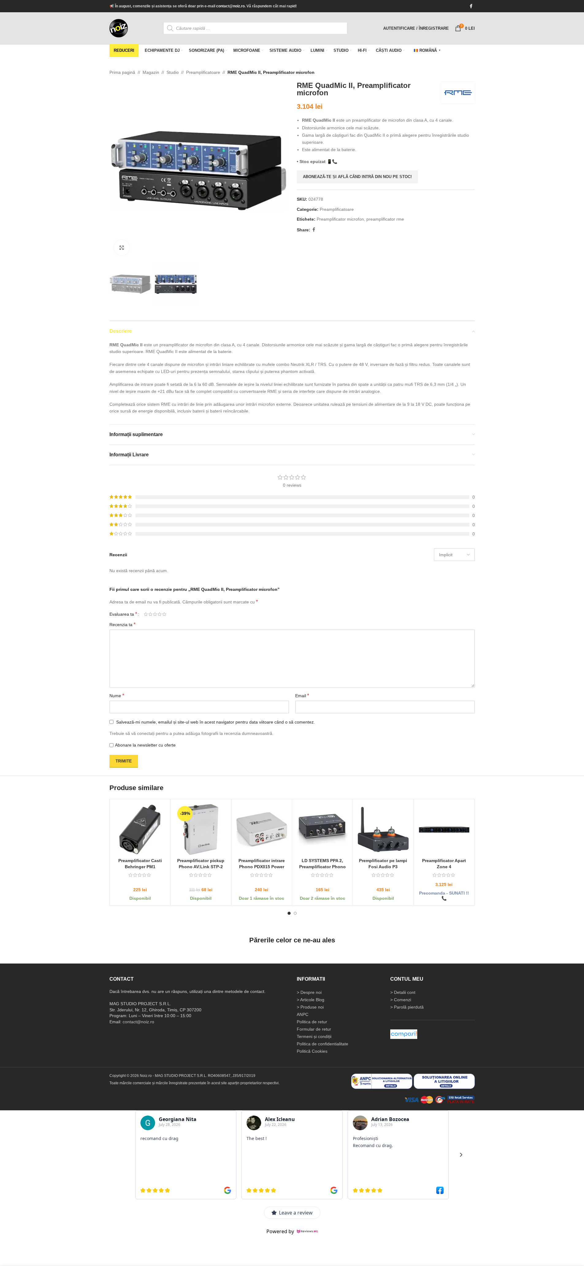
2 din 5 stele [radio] (150, 614)
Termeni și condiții (314, 1036)
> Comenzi (400, 999)
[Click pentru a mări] (121, 247)
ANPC (302, 1014)
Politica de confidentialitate (322, 1043)
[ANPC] (381, 1080)
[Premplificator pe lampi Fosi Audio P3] (383, 829)
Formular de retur (314, 1029)
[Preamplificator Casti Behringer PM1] (140, 829)
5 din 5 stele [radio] (164, 614)
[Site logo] (118, 27)
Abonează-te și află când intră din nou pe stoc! (357, 176)
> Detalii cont (402, 992)
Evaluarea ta (123, 614)
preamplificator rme (385, 219)
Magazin (151, 72)
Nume (116, 695)
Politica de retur (312, 1021)
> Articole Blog (310, 999)
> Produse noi (310, 1007)
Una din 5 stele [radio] (145, 614)
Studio (172, 72)
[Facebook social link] (471, 6)
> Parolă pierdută (407, 1007)
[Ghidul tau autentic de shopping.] (403, 1034)
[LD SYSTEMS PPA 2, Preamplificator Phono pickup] (322, 829)
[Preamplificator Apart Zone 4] (443, 829)
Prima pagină (122, 72)
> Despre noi (309, 992)
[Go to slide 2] (295, 913)
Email (302, 695)
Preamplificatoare (203, 72)
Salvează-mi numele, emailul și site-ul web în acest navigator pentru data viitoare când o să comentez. (215, 722)
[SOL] (444, 1080)
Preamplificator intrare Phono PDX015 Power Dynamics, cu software (261, 866)
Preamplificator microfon (340, 219)
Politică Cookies (312, 1051)
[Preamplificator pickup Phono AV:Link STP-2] (200, 829)
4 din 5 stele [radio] (159, 614)
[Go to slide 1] (289, 913)
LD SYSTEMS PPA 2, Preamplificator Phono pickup (322, 866)
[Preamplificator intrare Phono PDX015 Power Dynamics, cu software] (261, 829)
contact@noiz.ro (230, 6)
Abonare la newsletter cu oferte (145, 745)
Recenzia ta (122, 624)
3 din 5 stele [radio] (155, 614)
